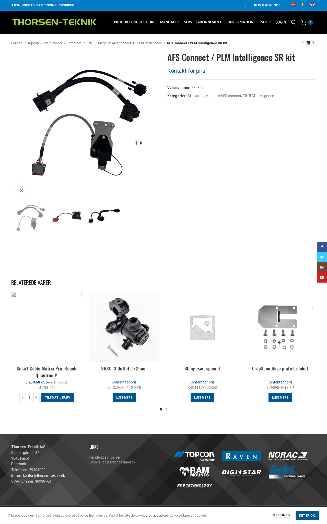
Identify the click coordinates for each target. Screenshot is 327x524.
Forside (17, 43)
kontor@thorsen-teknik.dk (44, 475)
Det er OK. (307, 515)
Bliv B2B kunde (267, 5)
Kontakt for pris (186, 71)
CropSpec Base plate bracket (280, 368)
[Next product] (313, 43)
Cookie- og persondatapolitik (112, 462)
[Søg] (294, 22)
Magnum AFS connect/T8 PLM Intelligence (130, 43)
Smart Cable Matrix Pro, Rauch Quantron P (46, 372)
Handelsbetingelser (105, 457)
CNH (90, 43)
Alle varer (195, 96)
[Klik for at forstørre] (21, 190)
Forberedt (74, 43)
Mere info (281, 515)
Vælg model (53, 43)
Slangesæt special (202, 368)
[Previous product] (303, 43)
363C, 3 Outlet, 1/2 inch (124, 368)
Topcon (33, 43)
